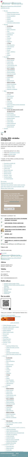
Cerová (8, 39)
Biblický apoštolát (11, 82)
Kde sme (6, 24)
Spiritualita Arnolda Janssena (13, 22)
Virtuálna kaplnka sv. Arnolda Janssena (14, 451)
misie (23, 186)
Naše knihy (8, 409)
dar (11, 186)
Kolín (8, 53)
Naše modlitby (10, 21)
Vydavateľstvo (10, 75)
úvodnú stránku (12, 154)
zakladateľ (19, 186)
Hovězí (8, 50)
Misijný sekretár (10, 60)
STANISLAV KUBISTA (11, 434)
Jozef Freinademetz (11, 114)
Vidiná (8, 36)
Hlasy (5, 186)
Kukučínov (9, 41)
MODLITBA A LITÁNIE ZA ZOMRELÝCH (15, 226)
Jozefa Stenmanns (11, 125)
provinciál (14, 186)
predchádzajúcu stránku (14, 152)
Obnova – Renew (11, 85)
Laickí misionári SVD (12, 65)
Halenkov (9, 48)
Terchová (9, 38)
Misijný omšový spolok (8, 332)
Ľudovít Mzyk (10, 121)
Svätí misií (9, 101)
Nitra (8, 31)
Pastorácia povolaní (11, 74)
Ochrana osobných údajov (6, 316)
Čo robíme (6, 56)
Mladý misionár (10, 80)
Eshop (2, 132)
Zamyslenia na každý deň (9, 163)
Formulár (6, 290)
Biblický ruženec (7, 171)
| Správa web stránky (10, 315)
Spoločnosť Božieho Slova (13, 12)
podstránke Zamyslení (14, 201)
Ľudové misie (10, 62)
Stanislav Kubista (11, 118)
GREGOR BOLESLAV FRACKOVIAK (15, 432)
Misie (5, 91)
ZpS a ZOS (6, 287)
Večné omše (3, 184)
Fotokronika (9, 103)
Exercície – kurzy (11, 87)
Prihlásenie (3, 315)
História (9, 19)
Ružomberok (10, 34)
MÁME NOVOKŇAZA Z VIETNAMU (14, 237)
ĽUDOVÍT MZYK (10, 438)
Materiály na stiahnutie (12, 89)
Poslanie (9, 17)
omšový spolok (17, 184)
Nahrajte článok (7, 292)
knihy (2, 186)
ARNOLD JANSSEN (11, 429)
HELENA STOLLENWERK (12, 439)
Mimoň (8, 55)
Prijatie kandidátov (11, 16)
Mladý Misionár (9, 410)
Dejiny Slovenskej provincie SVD (13, 354)
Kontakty (6, 128)
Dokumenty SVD (8, 289)
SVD (12, 183)
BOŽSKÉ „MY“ (8, 234)
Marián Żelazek (10, 126)
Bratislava (9, 27)
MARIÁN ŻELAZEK (11, 443)
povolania (23, 184)
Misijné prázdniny (11, 72)
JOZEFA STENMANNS (11, 441)
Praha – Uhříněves (11, 51)
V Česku (9, 43)
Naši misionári (10, 92)
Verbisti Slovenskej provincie (13, 14)
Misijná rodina (10, 63)
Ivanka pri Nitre (10, 33)
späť (2, 0)
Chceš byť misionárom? (8, 328)
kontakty (8, 186)
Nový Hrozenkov (11, 45)
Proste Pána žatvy (8, 166)
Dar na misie (10, 97)
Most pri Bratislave (11, 29)
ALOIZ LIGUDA (10, 436)
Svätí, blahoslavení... (8, 108)
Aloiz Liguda (10, 120)
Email (6, 203)
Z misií (8, 99)
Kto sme (6, 10)
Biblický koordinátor (11, 84)
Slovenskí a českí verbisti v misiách (11, 327)
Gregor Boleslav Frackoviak (13, 116)
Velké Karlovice (10, 46)
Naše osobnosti (10, 96)
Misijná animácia (11, 58)
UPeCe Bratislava (11, 70)
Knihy (8, 79)
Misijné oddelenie (7, 330)
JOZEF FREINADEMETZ (12, 431)
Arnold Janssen (10, 113)
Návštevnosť (6, 293)
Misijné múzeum (10, 67)
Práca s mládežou (11, 68)
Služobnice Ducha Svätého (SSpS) (11, 283)
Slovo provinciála (8, 165)
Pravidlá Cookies (17, 316)
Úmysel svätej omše (8, 170)
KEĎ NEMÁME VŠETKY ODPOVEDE (14, 223)
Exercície (8, 183)
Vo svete (9, 94)
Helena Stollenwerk (11, 123)
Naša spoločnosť (9, 184)
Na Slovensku (10, 26)
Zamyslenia (3, 183)
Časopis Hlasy (10, 77)
